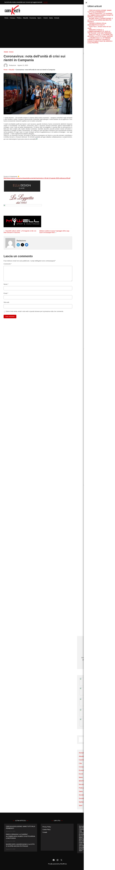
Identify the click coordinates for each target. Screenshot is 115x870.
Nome (6, 284)
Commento (8, 264)
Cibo (80, 763)
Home (5, 69)
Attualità (6, 52)
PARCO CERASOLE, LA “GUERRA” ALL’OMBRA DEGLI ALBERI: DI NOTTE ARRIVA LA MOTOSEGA (100, 15)
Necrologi (82, 784)
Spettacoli (82, 802)
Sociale (81, 795)
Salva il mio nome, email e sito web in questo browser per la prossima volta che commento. (35, 311)
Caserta (81, 760)
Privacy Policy (46, 827)
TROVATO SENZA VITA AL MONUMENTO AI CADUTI (97, 24)
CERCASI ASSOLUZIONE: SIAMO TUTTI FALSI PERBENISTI (99, 11)
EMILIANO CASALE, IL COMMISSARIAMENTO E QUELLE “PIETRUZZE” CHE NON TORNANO (99, 31)
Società (81, 798)
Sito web (6, 302)
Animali (81, 753)
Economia (82, 770)
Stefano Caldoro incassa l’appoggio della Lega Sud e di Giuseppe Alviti (54, 231)
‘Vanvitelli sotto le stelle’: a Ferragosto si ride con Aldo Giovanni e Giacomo (20, 231)
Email (6, 293)
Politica (81, 788)
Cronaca (11, 52)
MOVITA (81, 781)
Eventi (81, 774)
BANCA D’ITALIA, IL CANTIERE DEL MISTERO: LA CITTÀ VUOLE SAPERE (100, 35)
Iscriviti (45, 2)
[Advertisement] (57, 34)
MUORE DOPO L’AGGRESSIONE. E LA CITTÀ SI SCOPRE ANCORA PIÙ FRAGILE (100, 20)
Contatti (44, 832)
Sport (80, 805)
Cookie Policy (46, 829)
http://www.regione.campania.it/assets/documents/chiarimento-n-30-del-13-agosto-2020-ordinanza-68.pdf (37, 178)
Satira (81, 791)
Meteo (81, 777)
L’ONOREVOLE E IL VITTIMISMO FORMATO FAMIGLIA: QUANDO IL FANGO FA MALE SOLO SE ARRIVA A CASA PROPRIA (100, 40)
